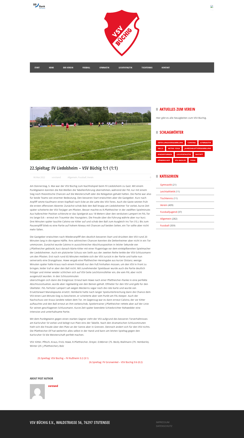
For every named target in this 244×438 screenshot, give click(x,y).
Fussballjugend (168, 211)
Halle (160, 148)
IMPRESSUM (162, 422)
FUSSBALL (86, 67)
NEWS (51, 67)
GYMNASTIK (104, 67)
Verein (90, 177)
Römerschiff (164, 160)
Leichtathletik (183, 154)
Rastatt (199, 154)
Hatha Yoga (174, 148)
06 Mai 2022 (39, 177)
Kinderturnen (165, 154)
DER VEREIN (68, 67)
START (37, 67)
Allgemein (72, 177)
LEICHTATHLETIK (125, 67)
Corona (192, 142)
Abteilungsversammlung (170, 142)
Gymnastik (205, 142)
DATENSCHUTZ (164, 426)
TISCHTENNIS (147, 67)
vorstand (56, 177)
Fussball (82, 177)
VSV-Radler (180, 160)
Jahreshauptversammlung (197, 148)
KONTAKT (166, 67)
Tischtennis (166, 198)
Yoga (193, 160)
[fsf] (90, 133)
